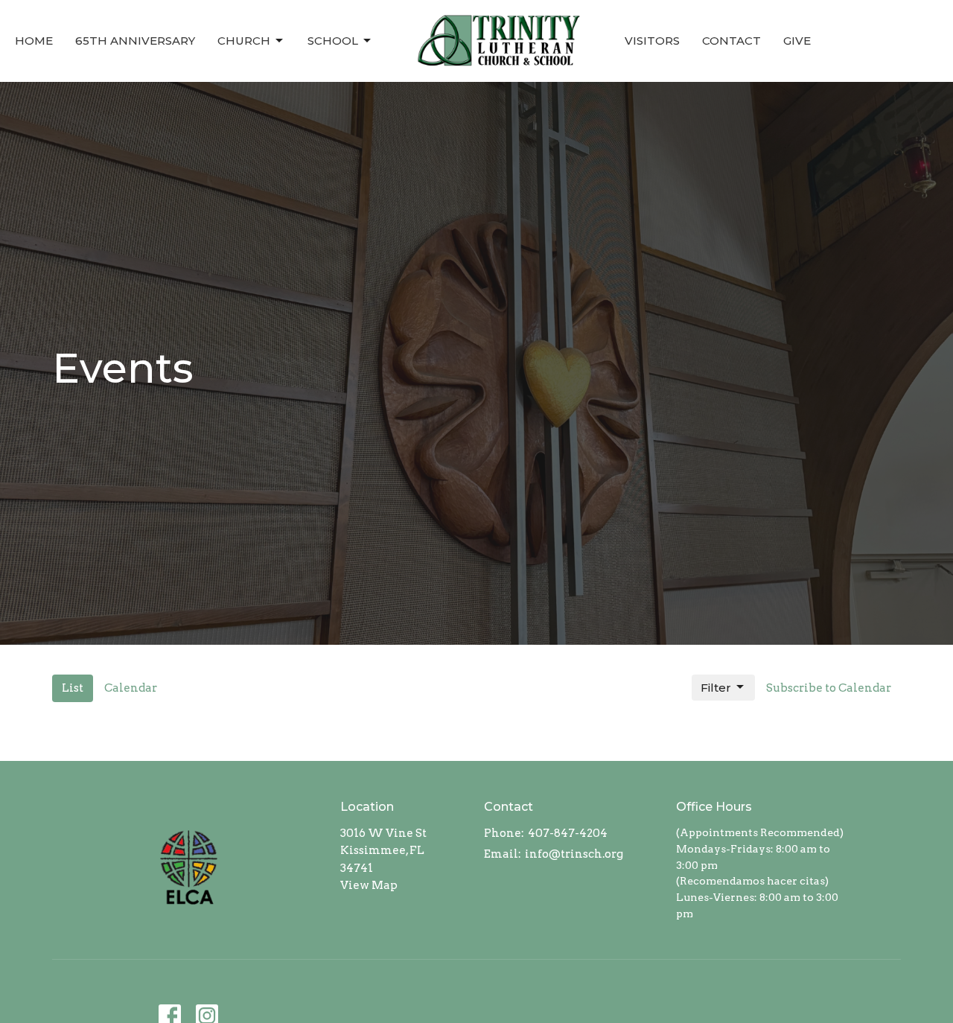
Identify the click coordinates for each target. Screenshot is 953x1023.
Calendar (130, 688)
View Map (369, 885)
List (72, 688)
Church (243, 41)
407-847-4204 (568, 833)
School (332, 41)
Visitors (652, 41)
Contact (731, 41)
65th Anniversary (135, 41)
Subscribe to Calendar (828, 688)
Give (797, 41)
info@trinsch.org (574, 854)
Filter (716, 688)
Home (34, 41)
